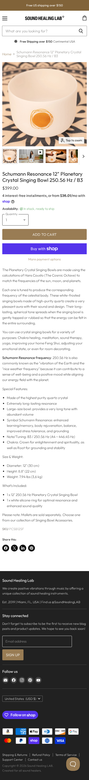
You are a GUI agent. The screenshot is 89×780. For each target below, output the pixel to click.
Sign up (13, 655)
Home (6, 54)
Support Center (12, 759)
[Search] (81, 31)
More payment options (44, 259)
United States (20, 699)
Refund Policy (41, 755)
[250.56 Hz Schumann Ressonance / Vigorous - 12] (56, 156)
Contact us (35, 759)
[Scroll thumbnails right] (82, 156)
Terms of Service (66, 755)
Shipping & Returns (14, 755)
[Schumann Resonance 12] (10, 156)
